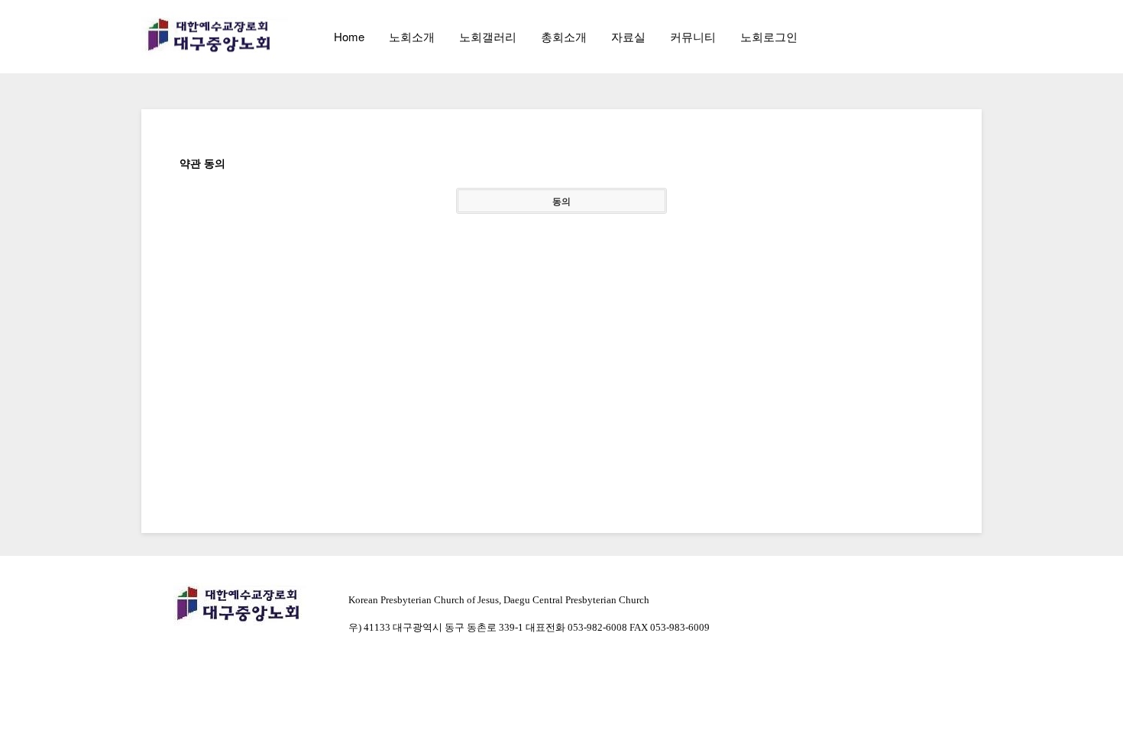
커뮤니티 (693, 36)
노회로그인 (769, 36)
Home (349, 36)
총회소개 (564, 36)
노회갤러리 (487, 36)
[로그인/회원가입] (969, 36)
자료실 (628, 36)
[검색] (936, 36)
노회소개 (412, 36)
